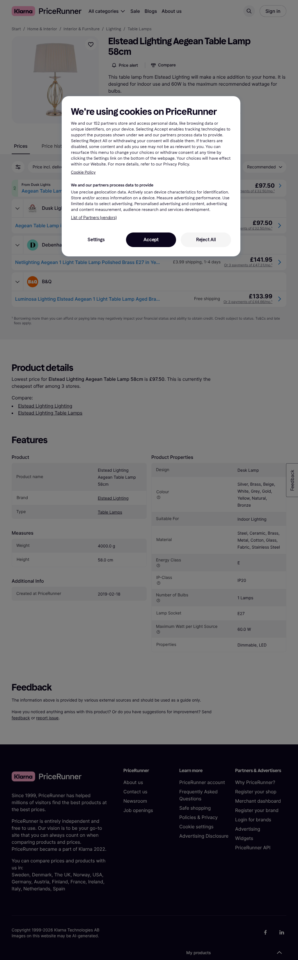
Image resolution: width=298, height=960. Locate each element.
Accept (151, 239)
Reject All (206, 239)
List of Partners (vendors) (94, 217)
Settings (96, 239)
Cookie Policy (83, 172)
